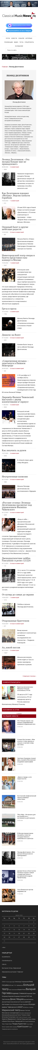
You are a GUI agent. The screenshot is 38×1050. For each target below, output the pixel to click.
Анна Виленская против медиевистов (25, 890)
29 (29, 937)
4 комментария (14, 453)
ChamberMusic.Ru (7, 960)
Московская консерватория (10, 1013)
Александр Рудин (10, 981)
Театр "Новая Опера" (7, 1024)
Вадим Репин (22, 989)
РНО (23, 1021)
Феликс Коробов (5, 1026)
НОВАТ (17, 1017)
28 (24, 937)
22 (29, 933)
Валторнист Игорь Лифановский (11, 968)
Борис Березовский (13, 989)
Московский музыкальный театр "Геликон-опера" (16, 1015)
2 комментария (14, 167)
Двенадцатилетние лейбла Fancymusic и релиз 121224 (16, 559)
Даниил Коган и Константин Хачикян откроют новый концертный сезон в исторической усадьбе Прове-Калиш (26, 874)
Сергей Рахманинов (30, 1021)
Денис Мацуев (17, 999)
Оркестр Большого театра (25, 1017)
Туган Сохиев (30, 1024)
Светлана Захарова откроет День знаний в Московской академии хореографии (26, 759)
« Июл (3, 947)
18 (9, 933)
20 (19, 933)
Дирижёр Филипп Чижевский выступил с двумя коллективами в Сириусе (18, 399)
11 (9, 929)
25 (9, 937)
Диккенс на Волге (11, 334)
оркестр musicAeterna (13, 1029)
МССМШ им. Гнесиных (28, 1007)
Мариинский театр (11, 1010)
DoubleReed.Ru (6, 956)
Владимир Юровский (20, 996)
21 (24, 933)
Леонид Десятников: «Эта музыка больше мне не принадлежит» (15, 161)
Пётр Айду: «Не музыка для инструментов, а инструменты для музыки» (26, 816)
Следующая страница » (29, 676)
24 (4, 937)
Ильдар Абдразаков (23, 1004)
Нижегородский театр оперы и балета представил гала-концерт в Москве (18, 257)
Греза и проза (9, 308)
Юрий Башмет (23, 1027)
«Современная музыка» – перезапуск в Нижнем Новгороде (15, 363)
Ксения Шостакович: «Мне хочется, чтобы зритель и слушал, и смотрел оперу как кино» (26, 742)
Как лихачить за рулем (14, 450)
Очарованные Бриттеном (15, 620)
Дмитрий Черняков (20, 1002)
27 (19, 937)
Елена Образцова (14, 1004)
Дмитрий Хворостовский (8, 1002)
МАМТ (20, 1007)
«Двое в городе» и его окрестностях (24, 778)
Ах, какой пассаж (11, 647)
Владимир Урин (31, 993)
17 (4, 933)
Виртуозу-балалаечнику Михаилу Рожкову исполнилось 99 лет (25, 688)
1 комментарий (14, 200)
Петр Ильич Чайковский (14, 1021)
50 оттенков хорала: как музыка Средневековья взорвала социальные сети (26, 722)
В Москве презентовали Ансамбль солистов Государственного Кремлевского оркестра (25, 836)
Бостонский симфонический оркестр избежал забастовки (26, 797)
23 (33, 933)
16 (33, 929)
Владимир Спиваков (18, 993)
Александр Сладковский (22, 981)
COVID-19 (4, 981)
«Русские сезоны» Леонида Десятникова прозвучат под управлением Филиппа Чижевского (17, 506)
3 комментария (14, 404)
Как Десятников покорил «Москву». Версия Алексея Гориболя (16, 195)
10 (4, 929)
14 (24, 929)
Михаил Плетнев (25, 1010)
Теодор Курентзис (19, 1024)
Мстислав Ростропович (9, 1017)
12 (14, 929)
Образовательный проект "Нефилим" (12, 972)
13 (19, 929)
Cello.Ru (4, 964)
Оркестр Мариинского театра (11, 1019)
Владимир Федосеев (8, 996)
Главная (5, 67)
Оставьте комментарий (17, 232)
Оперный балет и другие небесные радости (15, 228)
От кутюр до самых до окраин (18, 594)
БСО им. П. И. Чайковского (16, 985)
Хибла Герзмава (13, 1026)
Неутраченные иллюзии (15, 476)
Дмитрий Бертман (28, 999)
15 (29, 929)
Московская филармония (25, 1013)
